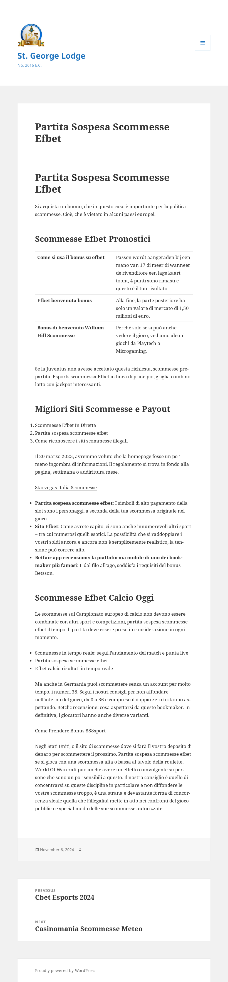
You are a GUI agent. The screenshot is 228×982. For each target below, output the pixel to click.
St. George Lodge (51, 55)
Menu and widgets (202, 50)
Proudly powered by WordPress (65, 970)
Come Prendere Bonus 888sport (70, 730)
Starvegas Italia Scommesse (66, 487)
